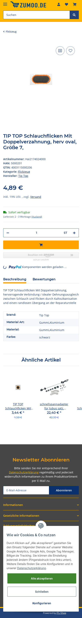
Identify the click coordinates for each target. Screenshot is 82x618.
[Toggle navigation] (5, 2)
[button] (58, 4)
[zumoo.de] (28, 4)
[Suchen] (74, 15)
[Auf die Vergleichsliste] (60, 50)
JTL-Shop (61, 613)
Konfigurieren (41, 603)
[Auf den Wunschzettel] (70, 50)
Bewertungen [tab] (44, 279)
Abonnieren (64, 490)
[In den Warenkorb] (41, 244)
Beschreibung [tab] (14, 279)
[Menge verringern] (7, 233)
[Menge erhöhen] (74, 233)
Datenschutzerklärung (24, 472)
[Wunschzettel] (66, 4)
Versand (35, 197)
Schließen (42, 591)
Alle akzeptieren (42, 578)
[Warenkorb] (74, 4)
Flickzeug (24, 171)
